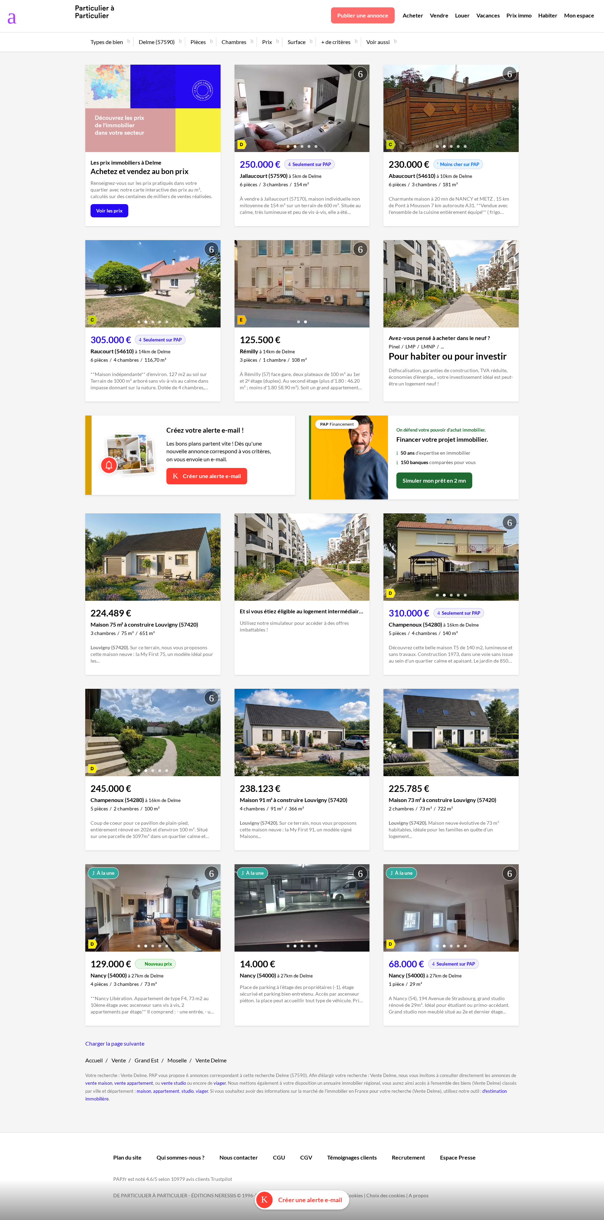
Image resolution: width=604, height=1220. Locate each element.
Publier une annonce (362, 15)
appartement (166, 1091)
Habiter (548, 15)
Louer (462, 15)
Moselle (177, 1060)
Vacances (488, 15)
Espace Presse (458, 1157)
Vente (119, 1060)
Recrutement (408, 1157)
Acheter (413, 15)
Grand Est (147, 1060)
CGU (279, 1157)
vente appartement (133, 1083)
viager (220, 1083)
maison (144, 1091)
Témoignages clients (352, 1157)
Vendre (439, 15)
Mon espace (579, 15)
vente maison (98, 1083)
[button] (288, 144)
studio (187, 1091)
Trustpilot (221, 1179)
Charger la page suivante (114, 1043)
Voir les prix (109, 211)
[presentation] (242, 110)
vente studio (173, 1083)
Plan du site (127, 1157)
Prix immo (519, 15)
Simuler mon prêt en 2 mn (434, 480)
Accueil (94, 1060)
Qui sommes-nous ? (180, 1157)
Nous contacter (239, 1157)
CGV (306, 1157)
